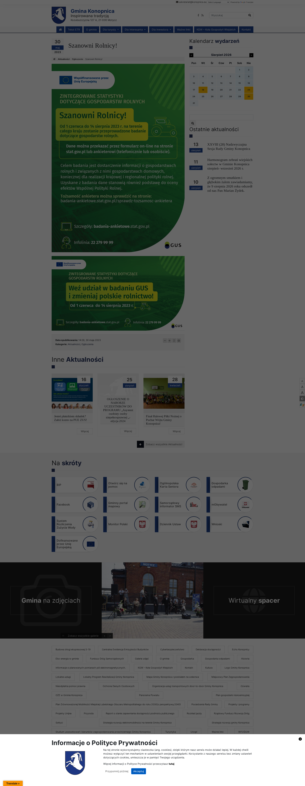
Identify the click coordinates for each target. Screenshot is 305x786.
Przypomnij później (116, 771)
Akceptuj (138, 771)
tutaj (171, 763)
